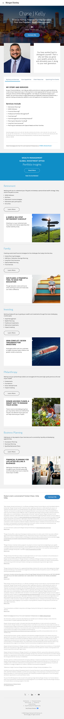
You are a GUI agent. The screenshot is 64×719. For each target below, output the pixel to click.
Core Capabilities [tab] (26, 79)
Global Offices (32, 704)
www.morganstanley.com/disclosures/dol (29, 517)
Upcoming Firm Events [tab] (52, 79)
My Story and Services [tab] (12, 79)
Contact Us (36, 702)
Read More (34, 170)
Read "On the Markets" (32, 175)
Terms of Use (28, 702)
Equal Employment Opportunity (33, 705)
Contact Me (32, 35)
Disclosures (26, 701)
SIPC (29, 714)
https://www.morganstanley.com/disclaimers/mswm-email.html (20, 631)
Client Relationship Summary (43, 527)
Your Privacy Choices (31, 708)
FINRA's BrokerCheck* (45, 616)
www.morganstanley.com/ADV (33, 549)
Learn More (13, 209)
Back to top (6, 529)
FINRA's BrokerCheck (45, 146)
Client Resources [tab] (38, 79)
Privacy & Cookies (36, 701)
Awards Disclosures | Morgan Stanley (12, 684)
